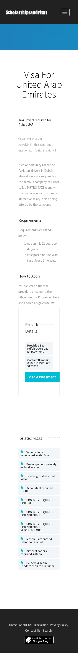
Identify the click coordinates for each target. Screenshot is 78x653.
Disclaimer (41, 625)
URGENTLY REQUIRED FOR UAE (37, 501)
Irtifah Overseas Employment (37, 348)
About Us (25, 625)
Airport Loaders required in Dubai (34, 552)
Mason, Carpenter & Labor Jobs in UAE (36, 540)
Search (47, 630)
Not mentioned (47, 150)
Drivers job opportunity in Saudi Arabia (39, 465)
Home (13, 625)
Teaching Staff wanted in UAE (38, 477)
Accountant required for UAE (37, 489)
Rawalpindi (25, 144)
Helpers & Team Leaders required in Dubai (37, 564)
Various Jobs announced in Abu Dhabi (36, 453)
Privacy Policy (59, 625)
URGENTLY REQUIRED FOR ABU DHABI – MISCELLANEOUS (37, 527)
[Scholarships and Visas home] (30, 13)
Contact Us (33, 630)
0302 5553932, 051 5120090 (39, 363)
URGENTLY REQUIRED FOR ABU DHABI (37, 513)
